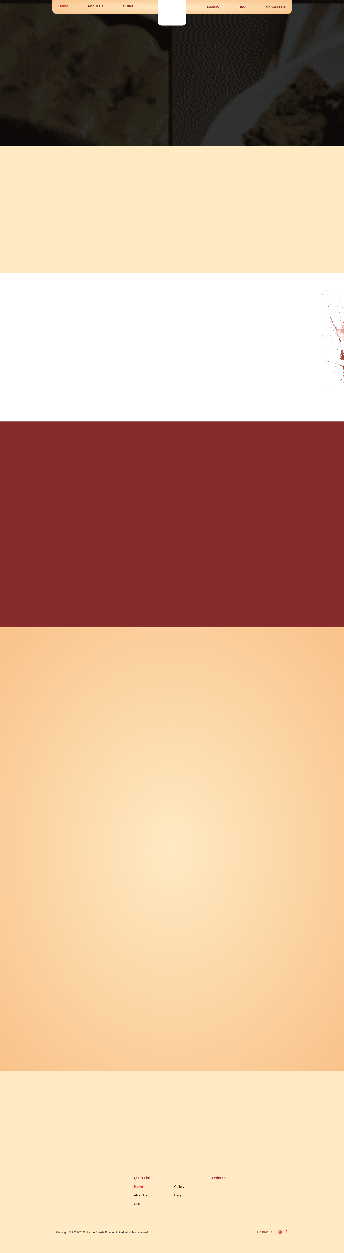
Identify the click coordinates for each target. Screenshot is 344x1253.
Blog (242, 7)
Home (63, 6)
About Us (96, 6)
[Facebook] (286, 1232)
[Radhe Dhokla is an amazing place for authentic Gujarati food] (172, 13)
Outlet (128, 6)
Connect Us (276, 7)
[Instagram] (280, 1232)
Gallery (213, 7)
